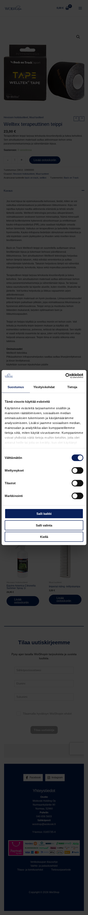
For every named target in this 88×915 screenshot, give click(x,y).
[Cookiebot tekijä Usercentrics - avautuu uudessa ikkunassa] (65, 375)
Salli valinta (44, 525)
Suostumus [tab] (16, 387)
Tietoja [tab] (72, 387)
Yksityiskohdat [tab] (44, 387)
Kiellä (44, 537)
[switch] (77, 470)
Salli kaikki (44, 513)
